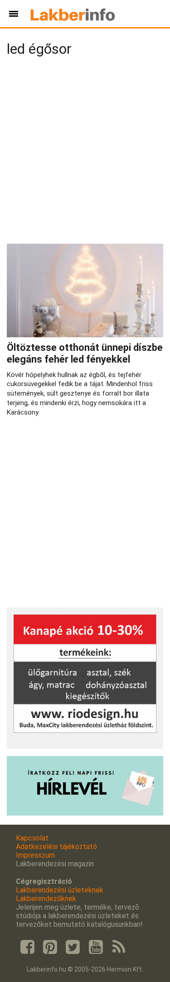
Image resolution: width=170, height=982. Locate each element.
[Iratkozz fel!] (85, 813)
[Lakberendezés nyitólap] (72, 13)
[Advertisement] (85, 152)
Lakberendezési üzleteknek (59, 890)
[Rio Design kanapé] (85, 730)
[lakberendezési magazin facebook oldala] (27, 947)
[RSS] (118, 947)
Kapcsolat (32, 838)
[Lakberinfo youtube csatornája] (95, 947)
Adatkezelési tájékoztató (56, 846)
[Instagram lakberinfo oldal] (50, 947)
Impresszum (35, 855)
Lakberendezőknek (46, 898)
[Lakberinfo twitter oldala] (73, 947)
